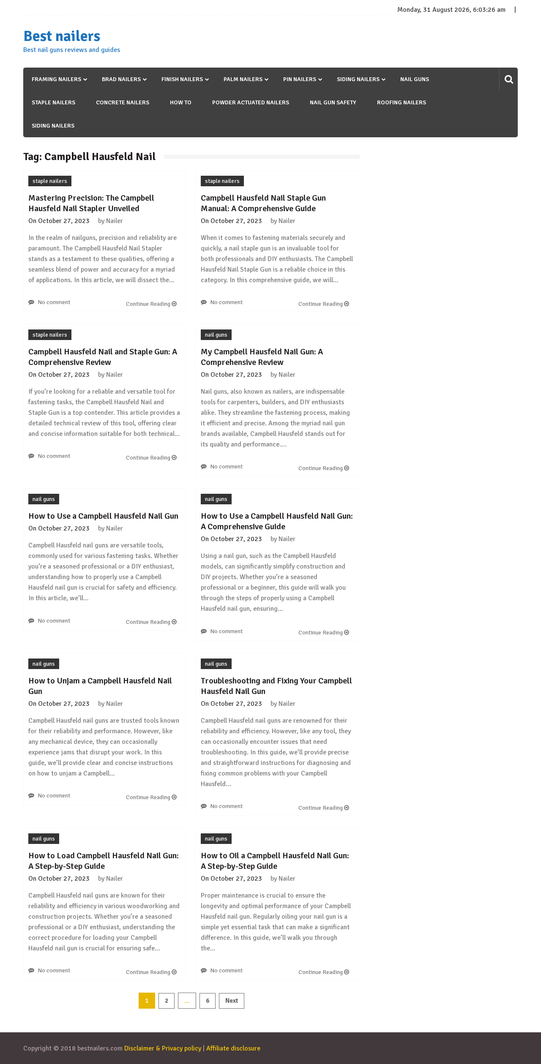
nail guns (414, 79)
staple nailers (53, 102)
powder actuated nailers (250, 102)
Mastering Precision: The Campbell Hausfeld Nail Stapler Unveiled (91, 203)
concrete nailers (122, 102)
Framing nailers (56, 79)
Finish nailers (182, 79)
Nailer (114, 221)
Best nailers (61, 36)
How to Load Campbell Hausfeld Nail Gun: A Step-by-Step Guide (103, 860)
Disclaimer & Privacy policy (162, 1048)
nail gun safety (333, 102)
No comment (54, 302)
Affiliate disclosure (233, 1048)
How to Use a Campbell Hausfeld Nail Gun (103, 516)
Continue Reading (149, 303)
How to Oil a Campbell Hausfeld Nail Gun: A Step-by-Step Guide (275, 860)
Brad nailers (121, 79)
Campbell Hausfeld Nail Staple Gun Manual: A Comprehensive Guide (263, 203)
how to (180, 102)
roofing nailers (401, 102)
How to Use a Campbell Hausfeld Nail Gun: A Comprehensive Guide (277, 521)
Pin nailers (299, 79)
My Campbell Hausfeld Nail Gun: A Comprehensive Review (262, 356)
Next (231, 1000)
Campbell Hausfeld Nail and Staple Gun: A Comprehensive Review (102, 356)
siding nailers (53, 125)
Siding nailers (358, 79)
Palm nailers (243, 79)
